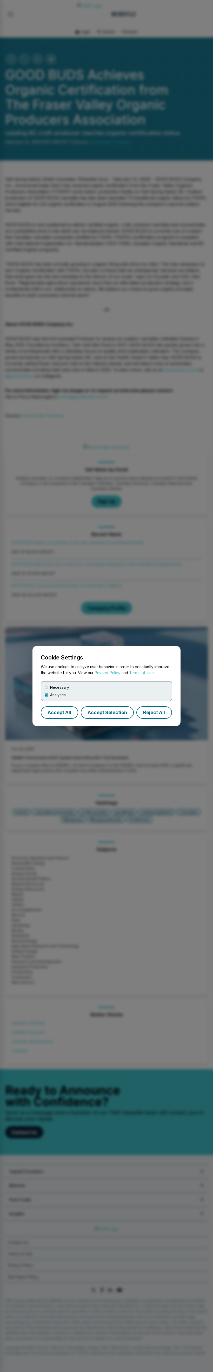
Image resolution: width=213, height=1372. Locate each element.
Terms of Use (141, 672)
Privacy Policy (108, 672)
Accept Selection (107, 712)
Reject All (154, 712)
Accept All (59, 712)
